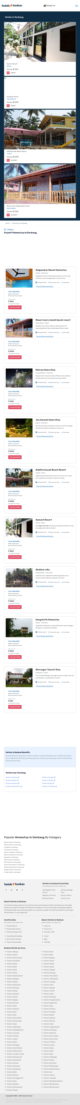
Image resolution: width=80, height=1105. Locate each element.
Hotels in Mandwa (13, 1084)
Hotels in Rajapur (12, 1000)
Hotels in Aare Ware (50, 1063)
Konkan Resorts (12, 926)
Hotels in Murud (12, 973)
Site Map (47, 942)
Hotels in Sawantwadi (14, 1021)
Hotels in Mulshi (12, 1042)
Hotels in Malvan (11, 780)
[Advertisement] (40, 250)
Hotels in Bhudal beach (51, 1084)
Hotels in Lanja (12, 1024)
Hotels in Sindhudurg (14, 1027)
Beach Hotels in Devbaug (12, 842)
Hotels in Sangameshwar (52, 1000)
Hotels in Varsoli (49, 961)
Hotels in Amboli (12, 997)
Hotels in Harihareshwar (15, 976)
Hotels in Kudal (47, 783)
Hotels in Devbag (11, 777)
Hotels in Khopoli (12, 1090)
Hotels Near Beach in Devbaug (14, 867)
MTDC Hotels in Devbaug (12, 860)
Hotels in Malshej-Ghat (14, 1051)
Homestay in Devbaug (19, 223)
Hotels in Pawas (49, 1060)
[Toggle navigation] (76, 5)
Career (46, 936)
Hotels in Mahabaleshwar (15, 1030)
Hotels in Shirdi (48, 1051)
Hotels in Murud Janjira (14, 958)
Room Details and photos (44, 286)
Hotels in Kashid (12, 955)
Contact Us (48, 929)
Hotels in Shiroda (49, 1021)
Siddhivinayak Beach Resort (17, 151)
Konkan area (60, 905)
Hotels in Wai (48, 1072)
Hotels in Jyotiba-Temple (15, 1054)
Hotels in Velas (12, 1015)
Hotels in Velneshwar (14, 985)
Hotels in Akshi (48, 952)
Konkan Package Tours (14, 932)
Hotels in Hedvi (48, 985)
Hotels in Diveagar (50, 973)
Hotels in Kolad (12, 1006)
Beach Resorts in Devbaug (12, 845)
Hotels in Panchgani (50, 1030)
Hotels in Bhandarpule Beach (53, 1081)
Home (8, 223)
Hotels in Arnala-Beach (14, 1048)
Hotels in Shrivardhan (51, 976)
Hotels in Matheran (50, 1033)
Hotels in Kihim (48, 955)
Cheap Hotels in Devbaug (12, 872)
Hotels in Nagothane (50, 1003)
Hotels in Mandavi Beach (52, 1069)
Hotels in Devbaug (13, 988)
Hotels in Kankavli (12, 783)
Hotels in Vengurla (13, 994)
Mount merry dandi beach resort (18, 206)
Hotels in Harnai (49, 967)
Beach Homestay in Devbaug (13, 855)
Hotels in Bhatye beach (51, 1087)
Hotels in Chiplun (12, 982)
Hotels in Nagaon (49, 958)
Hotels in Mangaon (13, 979)
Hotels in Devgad (48, 777)
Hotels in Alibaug (12, 952)
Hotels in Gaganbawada (51, 1027)
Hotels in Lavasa (49, 1045)
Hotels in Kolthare (49, 1009)
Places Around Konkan (14, 942)
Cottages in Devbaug (11, 847)
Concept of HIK (49, 932)
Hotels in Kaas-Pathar (51, 1036)
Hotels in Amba (49, 994)
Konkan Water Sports (14, 929)
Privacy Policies (66, 895)
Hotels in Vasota (49, 1075)
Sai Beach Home (12, 97)
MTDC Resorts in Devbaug (12, 862)
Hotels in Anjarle (49, 964)
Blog (45, 939)
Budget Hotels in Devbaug (12, 869)
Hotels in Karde (12, 970)
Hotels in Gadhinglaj (50, 1057)
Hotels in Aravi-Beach (14, 1018)
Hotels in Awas (12, 1081)
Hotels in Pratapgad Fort (15, 1078)
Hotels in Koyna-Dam (51, 1039)
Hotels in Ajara (48, 1054)
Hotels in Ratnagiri (50, 997)
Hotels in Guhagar (49, 982)
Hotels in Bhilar (12, 1072)
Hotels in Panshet (49, 1042)
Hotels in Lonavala (13, 1033)
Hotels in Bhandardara (51, 1066)
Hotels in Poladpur (50, 1012)
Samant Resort (12, 64)
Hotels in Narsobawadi (14, 1057)
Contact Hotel (15, 407)
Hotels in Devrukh (13, 1003)
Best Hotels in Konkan (14, 939)
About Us (47, 926)
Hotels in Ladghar (49, 970)
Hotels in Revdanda (13, 961)
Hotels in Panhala (12, 1036)
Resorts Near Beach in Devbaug (14, 864)
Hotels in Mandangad (14, 1069)
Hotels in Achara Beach (14, 1087)
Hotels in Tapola (12, 1039)
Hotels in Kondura (13, 1063)
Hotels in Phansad (13, 1009)
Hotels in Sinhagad (13, 1045)
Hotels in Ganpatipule (51, 979)
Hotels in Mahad (49, 1015)
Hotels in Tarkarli (47, 780)
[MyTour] (12, 5)
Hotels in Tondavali (48, 786)
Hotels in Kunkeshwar (13, 786)
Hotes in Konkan (27, 1096)
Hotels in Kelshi (12, 967)
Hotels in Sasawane (13, 1066)
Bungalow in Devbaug (11, 857)
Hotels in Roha (48, 1006)
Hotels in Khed (11, 1012)
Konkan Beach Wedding (14, 936)
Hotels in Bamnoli (12, 1075)
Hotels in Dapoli (12, 964)
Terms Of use (65, 898)
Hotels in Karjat (49, 1048)
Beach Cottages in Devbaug (13, 852)
